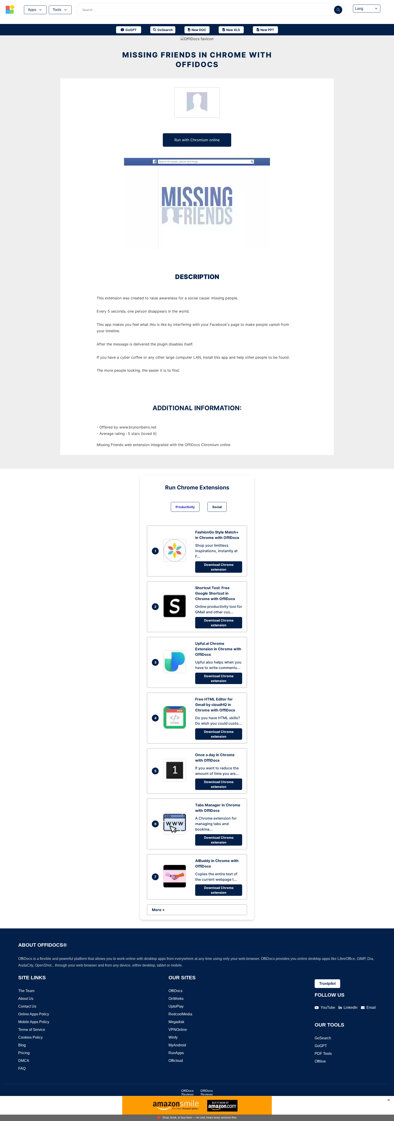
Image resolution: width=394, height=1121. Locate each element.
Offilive (320, 1061)
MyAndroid (177, 1045)
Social (217, 507)
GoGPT (321, 1046)
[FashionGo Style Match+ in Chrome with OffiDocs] (176, 560)
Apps (32, 10)
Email (371, 1007)
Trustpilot (327, 983)
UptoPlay (176, 1006)
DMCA (23, 1061)
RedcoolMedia (180, 1014)
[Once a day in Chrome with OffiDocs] (176, 780)
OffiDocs (175, 991)
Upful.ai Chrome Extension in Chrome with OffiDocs (218, 649)
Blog (22, 1045)
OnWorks (176, 999)
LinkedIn (351, 1007)
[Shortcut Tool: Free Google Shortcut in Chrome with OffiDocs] (176, 616)
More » (158, 909)
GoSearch (323, 1038)
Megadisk (176, 1022)
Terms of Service (31, 1030)
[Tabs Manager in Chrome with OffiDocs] (176, 833)
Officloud (175, 1061)
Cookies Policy (30, 1037)
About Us (25, 999)
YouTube (328, 1007)
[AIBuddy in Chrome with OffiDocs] (176, 886)
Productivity (185, 507)
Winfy (173, 1037)
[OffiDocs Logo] (10, 9)
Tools (57, 10)
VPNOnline (177, 1030)
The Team (26, 991)
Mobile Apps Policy (33, 1022)
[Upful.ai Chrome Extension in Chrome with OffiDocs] (176, 671)
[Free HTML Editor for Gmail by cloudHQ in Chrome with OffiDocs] (176, 727)
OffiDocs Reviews (187, 1092)
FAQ (22, 1068)
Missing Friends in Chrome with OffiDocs (197, 59)
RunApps (176, 1053)
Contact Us (27, 1006)
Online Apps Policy (33, 1014)
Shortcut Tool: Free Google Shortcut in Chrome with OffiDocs (215, 593)
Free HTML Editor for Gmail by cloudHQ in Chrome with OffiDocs (215, 704)
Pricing (24, 1053)
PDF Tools (323, 1054)
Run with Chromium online (197, 140)
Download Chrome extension (218, 567)
